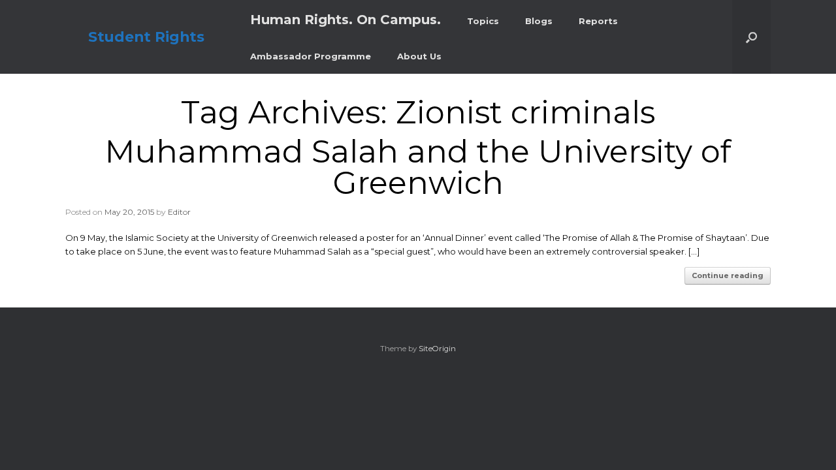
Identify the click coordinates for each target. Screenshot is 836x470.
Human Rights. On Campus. (345, 19)
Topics (483, 21)
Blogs (539, 21)
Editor (179, 212)
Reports (598, 21)
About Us (419, 56)
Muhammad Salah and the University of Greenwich (418, 167)
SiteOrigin (437, 348)
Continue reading (728, 275)
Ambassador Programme (310, 56)
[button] (751, 37)
